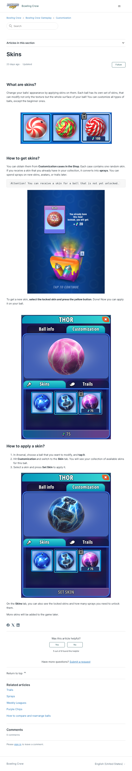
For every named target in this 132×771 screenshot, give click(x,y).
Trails (10, 689)
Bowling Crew (14, 17)
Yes (57, 644)
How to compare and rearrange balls (29, 715)
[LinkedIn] (18, 625)
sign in (17, 744)
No (75, 644)
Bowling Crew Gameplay (39, 17)
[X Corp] (13, 625)
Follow (119, 64)
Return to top (15, 673)
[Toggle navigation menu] (119, 6)
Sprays (11, 696)
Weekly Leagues (16, 702)
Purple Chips (14, 709)
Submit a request (80, 661)
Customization (63, 17)
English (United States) (109, 763)
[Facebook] (8, 625)
